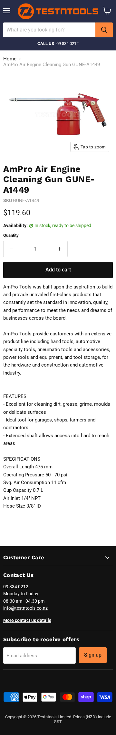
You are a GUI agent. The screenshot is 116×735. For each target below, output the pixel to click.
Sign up (93, 655)
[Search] (104, 29)
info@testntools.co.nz (25, 608)
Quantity (11, 235)
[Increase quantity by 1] (60, 249)
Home (9, 59)
